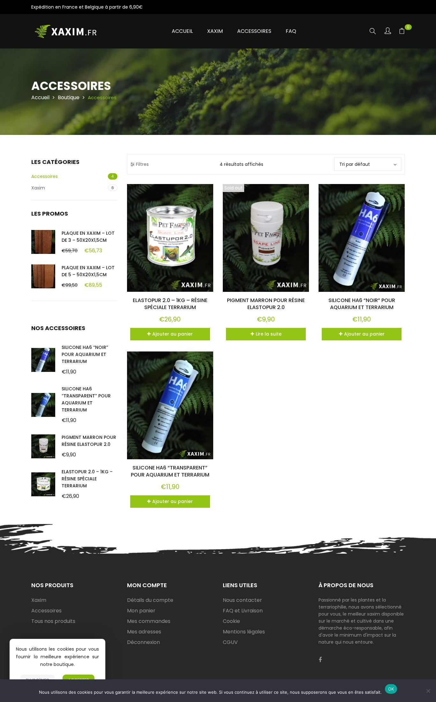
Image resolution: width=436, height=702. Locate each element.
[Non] (428, 691)
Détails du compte (150, 600)
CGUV (230, 642)
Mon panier (141, 610)
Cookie (231, 621)
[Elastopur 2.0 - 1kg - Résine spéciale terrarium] (43, 484)
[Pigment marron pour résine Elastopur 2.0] (43, 446)
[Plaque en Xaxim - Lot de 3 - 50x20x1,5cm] (43, 242)
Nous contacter (242, 600)
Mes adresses (144, 631)
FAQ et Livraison (243, 610)
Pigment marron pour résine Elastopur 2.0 (266, 304)
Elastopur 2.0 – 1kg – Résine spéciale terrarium (87, 479)
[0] (402, 32)
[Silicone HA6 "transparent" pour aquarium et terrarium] (43, 405)
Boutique (68, 97)
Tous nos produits (53, 621)
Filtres (142, 164)
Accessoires (44, 176)
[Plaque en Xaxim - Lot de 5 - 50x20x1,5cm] (43, 276)
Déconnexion (143, 642)
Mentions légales (244, 631)
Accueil (40, 97)
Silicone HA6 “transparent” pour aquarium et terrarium (170, 471)
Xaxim (38, 188)
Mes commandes (148, 621)
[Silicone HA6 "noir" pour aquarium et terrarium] (43, 360)
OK (391, 688)
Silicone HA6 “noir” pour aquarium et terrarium (85, 354)
